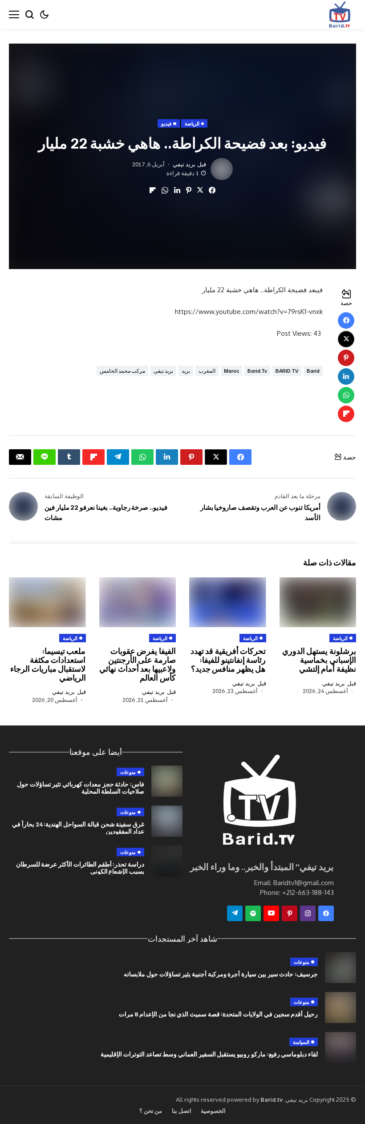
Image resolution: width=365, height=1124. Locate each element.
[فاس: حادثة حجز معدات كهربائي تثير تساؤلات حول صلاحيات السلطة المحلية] (166, 781)
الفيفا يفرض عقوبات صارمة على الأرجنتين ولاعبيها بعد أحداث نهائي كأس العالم (137, 664)
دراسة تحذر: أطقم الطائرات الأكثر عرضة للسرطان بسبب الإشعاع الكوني (80, 867)
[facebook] (326, 913)
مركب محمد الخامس (122, 370)
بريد (186, 370)
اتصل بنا (181, 1110)
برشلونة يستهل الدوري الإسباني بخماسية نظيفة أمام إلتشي (319, 659)
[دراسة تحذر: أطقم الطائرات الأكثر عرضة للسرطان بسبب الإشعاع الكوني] (166, 861)
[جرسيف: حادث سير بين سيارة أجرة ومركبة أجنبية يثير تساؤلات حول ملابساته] (340, 967)
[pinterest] (289, 913)
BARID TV (287, 370)
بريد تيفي (184, 164)
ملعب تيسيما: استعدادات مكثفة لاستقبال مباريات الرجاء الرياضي (47, 664)
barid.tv (257, 370)
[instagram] (308, 913)
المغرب (207, 370)
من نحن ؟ (150, 1110)
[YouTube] (271, 913)
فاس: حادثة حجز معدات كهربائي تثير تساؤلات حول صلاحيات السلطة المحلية (80, 787)
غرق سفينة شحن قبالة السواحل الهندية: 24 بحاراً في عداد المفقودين (78, 827)
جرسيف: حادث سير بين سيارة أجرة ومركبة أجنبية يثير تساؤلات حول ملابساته (221, 974)
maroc (231, 370)
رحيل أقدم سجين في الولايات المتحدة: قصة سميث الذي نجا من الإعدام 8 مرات (218, 1014)
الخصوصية (213, 1110)
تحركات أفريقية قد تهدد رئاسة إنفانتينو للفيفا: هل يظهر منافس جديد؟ (228, 659)
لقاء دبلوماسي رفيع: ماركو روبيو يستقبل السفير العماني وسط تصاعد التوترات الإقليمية (209, 1054)
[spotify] (253, 913)
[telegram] (235, 913)
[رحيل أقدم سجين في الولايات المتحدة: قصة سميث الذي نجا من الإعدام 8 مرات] (340, 1007)
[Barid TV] (258, 802)
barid (313, 370)
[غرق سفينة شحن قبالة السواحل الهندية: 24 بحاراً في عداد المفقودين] (166, 821)
